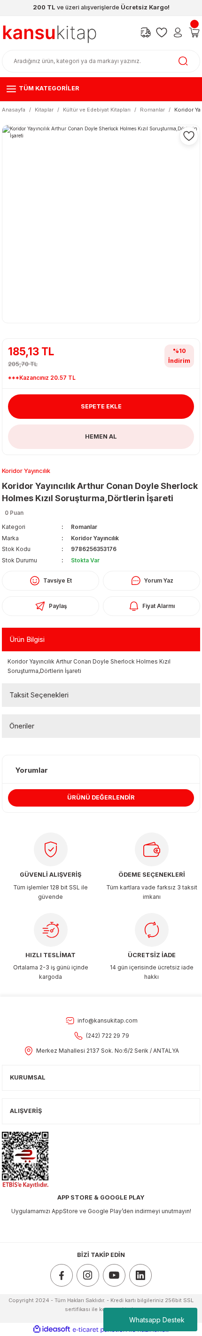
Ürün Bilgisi (27, 639)
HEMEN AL (101, 436)
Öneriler (21, 725)
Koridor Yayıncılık (95, 538)
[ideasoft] (51, 1329)
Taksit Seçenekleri (39, 694)
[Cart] (194, 32)
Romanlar (84, 526)
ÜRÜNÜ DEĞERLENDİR (101, 797)
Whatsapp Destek (157, 1320)
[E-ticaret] (99, 1329)
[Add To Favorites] (188, 136)
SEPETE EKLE (101, 406)
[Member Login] (178, 32)
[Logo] (49, 32)
